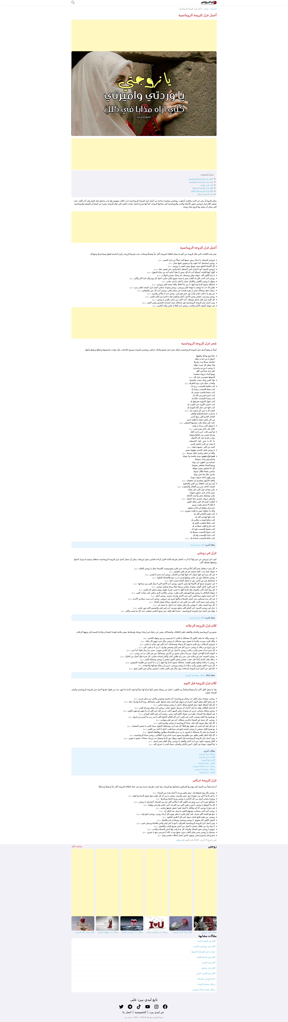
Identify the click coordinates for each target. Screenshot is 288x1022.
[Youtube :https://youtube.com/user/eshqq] (147, 1008)
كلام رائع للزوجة (208, 760)
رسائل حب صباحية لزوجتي (204, 766)
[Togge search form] (73, 2)
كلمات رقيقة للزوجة (206, 763)
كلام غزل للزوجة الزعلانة (202, 188)
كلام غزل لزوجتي (196, 618)
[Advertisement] (149, 35)
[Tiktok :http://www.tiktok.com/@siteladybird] (139, 1008)
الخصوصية (140, 1012)
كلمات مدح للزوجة (207, 772)
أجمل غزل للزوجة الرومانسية (201, 179)
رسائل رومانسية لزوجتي (204, 769)
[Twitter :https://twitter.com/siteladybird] (121, 1008)
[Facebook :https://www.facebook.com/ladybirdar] (165, 1008)
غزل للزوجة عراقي (205, 194)
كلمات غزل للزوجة (207, 757)
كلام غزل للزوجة (197, 545)
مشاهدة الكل (76, 846)
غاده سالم (180, 840)
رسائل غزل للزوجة (207, 754)
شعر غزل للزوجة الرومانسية (201, 182)
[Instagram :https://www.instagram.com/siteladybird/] (156, 1008)
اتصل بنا (127, 1012)
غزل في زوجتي (206, 185)
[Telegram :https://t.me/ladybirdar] (130, 1008)
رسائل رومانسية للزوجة (195, 675)
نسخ (160, 260)
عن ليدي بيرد (156, 1012)
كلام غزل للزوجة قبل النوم (202, 191)
